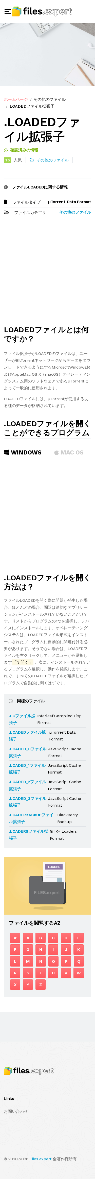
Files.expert (40, 1159)
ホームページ (16, 99)
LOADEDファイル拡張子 (32, 106)
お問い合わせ (16, 1111)
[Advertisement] (47, 272)
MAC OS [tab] (71, 452)
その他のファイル (49, 99)
